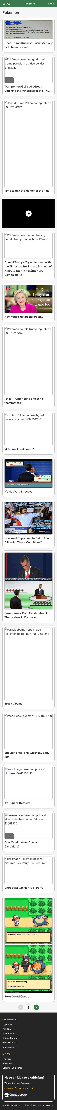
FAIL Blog (7, 1029)
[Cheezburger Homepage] (28, 1096)
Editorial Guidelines (12, 1067)
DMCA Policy (50, 1105)
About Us (7, 1063)
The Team (7, 1058)
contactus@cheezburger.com (19, 1088)
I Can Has (7, 1024)
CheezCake (8, 1047)
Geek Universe (9, 1042)
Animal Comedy (10, 1038)
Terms (27, 1105)
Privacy (33, 1105)
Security (41, 1105)
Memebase (29, 3)
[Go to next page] (36, 1007)
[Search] (8, 4)
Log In (51, 3)
